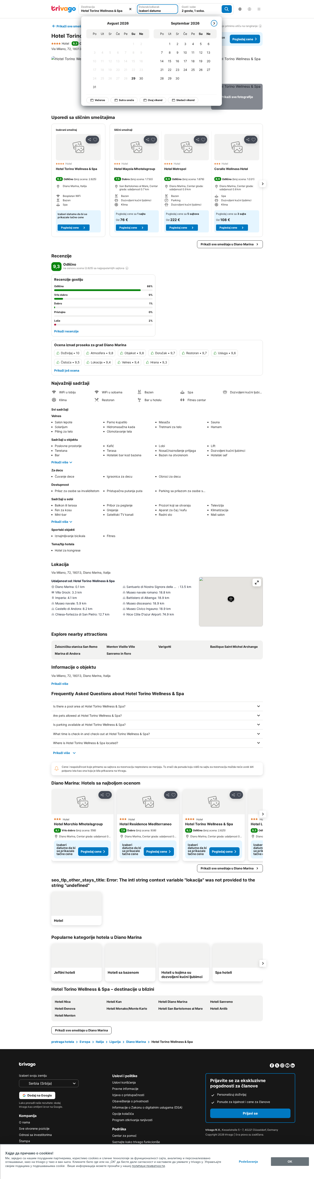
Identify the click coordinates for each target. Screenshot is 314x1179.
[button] (237, 69)
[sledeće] (214, 23)
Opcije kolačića (123, 1113)
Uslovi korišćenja (124, 1082)
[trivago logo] (63, 9)
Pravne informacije (125, 1088)
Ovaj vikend (155, 100)
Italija (100, 1042)
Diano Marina (136, 1042)
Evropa (85, 1042)
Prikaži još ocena (66, 370)
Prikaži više (59, 462)
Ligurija (115, 1042)
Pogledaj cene (242, 39)
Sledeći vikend (185, 100)
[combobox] (107, 10)
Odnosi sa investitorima (35, 1135)
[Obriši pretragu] (130, 9)
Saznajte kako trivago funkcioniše (136, 1142)
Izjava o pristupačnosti (128, 1095)
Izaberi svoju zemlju (33, 1075)
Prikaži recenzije (66, 331)
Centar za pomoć (124, 1135)
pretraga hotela (62, 1042)
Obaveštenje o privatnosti (130, 1101)
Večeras (100, 100)
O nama (24, 1122)
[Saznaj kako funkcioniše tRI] (127, 268)
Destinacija (88, 6)
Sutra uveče (126, 100)
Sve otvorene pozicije (34, 1128)
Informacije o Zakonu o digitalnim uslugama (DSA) (147, 1107)
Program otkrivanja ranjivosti (132, 1120)
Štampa (24, 1141)
